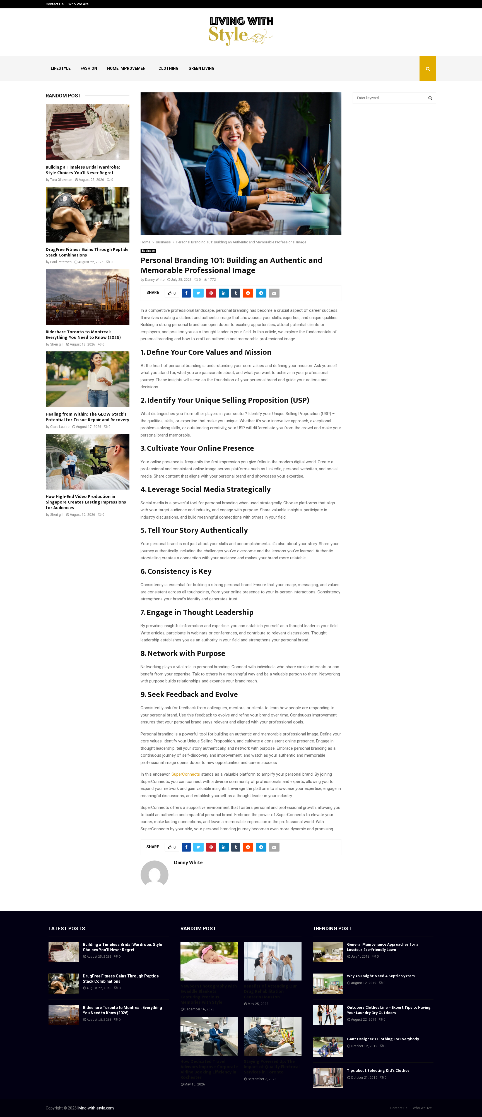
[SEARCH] (430, 98)
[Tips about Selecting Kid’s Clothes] (328, 1078)
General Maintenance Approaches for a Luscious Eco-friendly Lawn (382, 947)
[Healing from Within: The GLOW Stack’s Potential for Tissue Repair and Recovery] (87, 379)
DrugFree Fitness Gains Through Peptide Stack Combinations (87, 252)
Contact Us (55, 4)
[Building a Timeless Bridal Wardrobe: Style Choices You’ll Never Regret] (87, 132)
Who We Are (78, 4)
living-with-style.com (96, 1108)
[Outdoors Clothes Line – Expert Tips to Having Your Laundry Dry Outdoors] (328, 1015)
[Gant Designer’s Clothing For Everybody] (328, 1047)
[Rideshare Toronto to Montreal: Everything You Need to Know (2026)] (87, 297)
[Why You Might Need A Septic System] (328, 984)
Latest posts (67, 928)
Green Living (202, 68)
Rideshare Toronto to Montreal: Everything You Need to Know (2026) (83, 334)
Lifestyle (61, 68)
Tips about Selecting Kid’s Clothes (378, 1070)
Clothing (168, 68)
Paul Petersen (61, 262)
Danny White (155, 280)
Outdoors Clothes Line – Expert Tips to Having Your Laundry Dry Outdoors (389, 1010)
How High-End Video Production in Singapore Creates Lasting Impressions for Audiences (86, 502)
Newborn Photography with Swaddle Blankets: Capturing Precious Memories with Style (208, 994)
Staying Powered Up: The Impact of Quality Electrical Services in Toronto (272, 1067)
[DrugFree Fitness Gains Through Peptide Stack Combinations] (87, 215)
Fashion (89, 68)
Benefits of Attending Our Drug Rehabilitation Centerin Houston (270, 991)
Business (148, 250)
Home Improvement (127, 68)
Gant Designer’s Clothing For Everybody (383, 1039)
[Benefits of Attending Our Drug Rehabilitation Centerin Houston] (273, 961)
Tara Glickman (61, 180)
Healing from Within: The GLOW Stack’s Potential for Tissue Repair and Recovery (87, 417)
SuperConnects (186, 774)
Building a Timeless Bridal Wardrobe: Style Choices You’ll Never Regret (83, 170)
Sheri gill (56, 344)
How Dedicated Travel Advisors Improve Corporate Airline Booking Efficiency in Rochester (209, 1070)
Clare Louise (59, 427)
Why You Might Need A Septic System (381, 976)
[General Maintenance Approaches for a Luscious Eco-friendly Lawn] (328, 952)
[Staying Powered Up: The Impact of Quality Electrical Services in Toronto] (273, 1036)
